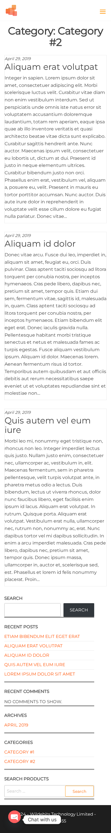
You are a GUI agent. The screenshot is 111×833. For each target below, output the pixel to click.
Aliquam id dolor (40, 243)
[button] (103, 11)
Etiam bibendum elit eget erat (42, 636)
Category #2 (19, 761)
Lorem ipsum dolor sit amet (39, 674)
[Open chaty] (14, 817)
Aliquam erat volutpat (51, 67)
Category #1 (19, 752)
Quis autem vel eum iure (48, 425)
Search (13, 598)
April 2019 (16, 725)
